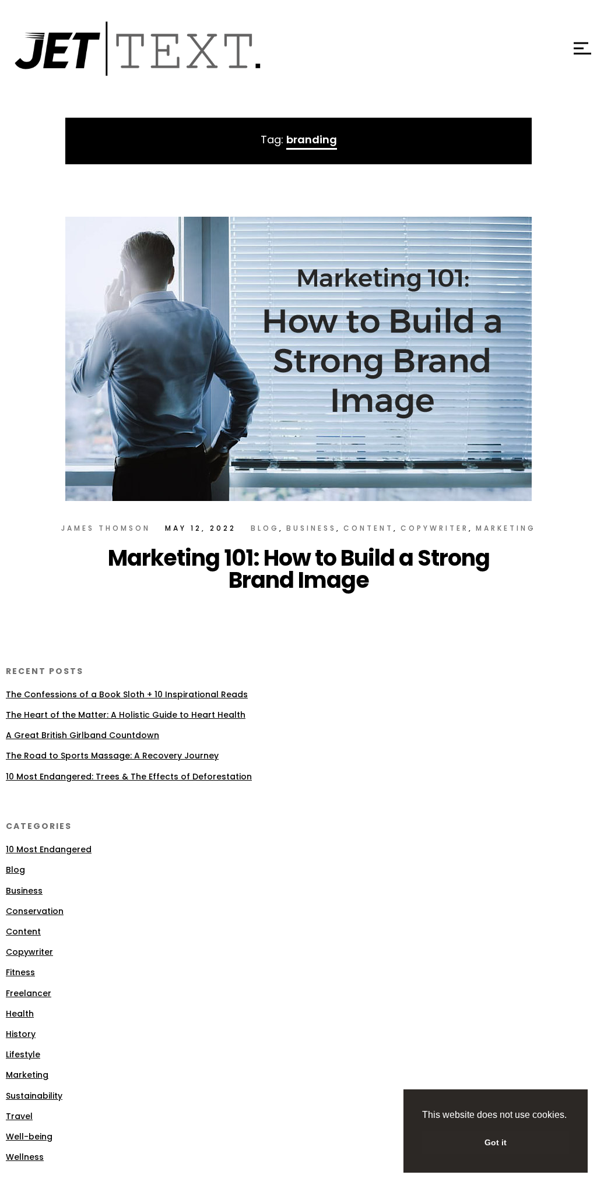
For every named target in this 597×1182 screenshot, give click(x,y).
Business (311, 528)
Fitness (20, 972)
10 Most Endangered (49, 849)
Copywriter (435, 528)
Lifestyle (23, 1054)
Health (20, 1013)
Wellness (25, 1157)
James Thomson (105, 528)
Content (368, 528)
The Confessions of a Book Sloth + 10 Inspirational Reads (127, 694)
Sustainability (34, 1096)
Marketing (506, 528)
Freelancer (28, 993)
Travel (19, 1116)
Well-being (29, 1136)
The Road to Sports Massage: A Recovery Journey (112, 755)
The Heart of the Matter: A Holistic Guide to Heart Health (125, 715)
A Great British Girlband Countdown (82, 735)
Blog (265, 528)
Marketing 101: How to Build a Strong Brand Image (299, 568)
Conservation (35, 911)
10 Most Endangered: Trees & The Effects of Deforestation (129, 776)
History (21, 1034)
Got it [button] (495, 1142)
